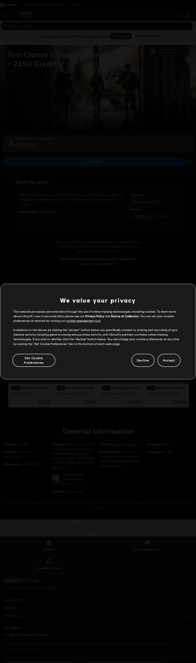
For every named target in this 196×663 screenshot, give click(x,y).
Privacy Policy (94, 316)
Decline (143, 360)
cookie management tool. (83, 320)
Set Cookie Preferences (34, 360)
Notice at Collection (125, 316)
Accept (169, 360)
